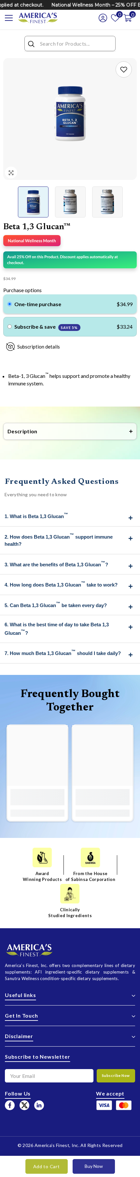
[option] (70, 112)
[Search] (70, 44)
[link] (124, 69)
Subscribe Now (116, 1075)
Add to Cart (46, 1166)
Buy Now (94, 1166)
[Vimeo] (39, 1105)
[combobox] (76, 43)
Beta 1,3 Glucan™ (37, 227)
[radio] (9, 304)
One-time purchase (37, 304)
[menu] (9, 18)
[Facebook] (10, 1105)
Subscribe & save (46, 326)
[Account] (101, 18)
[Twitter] (24, 1105)
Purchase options (22, 290)
